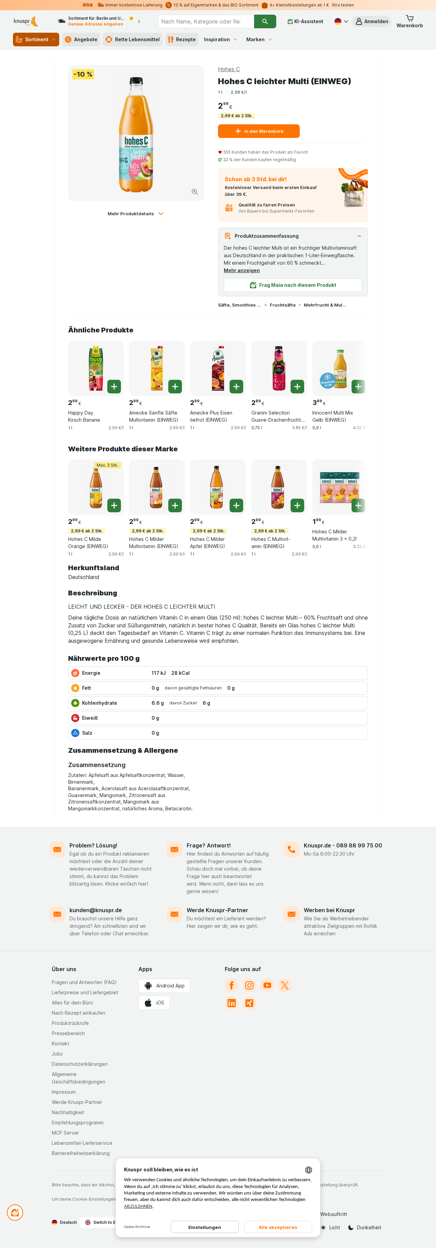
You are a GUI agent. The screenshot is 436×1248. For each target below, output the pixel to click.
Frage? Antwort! (209, 845)
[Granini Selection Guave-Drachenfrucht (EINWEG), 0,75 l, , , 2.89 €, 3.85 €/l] (279, 368)
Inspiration (217, 39)
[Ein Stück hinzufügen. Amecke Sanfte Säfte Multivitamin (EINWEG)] (175, 386)
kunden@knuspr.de (95, 910)
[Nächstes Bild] (354, 368)
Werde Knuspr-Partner (217, 910)
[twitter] (285, 985)
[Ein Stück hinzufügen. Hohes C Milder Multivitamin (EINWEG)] (175, 505)
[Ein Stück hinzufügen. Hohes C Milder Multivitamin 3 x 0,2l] (358, 505)
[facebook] (231, 985)
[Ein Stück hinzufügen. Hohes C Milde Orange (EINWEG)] (114, 505)
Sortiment (36, 39)
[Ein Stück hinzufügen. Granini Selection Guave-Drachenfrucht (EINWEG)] (297, 386)
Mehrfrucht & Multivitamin (325, 305)
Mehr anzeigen (242, 270)
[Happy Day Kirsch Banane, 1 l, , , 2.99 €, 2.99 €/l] (96, 368)
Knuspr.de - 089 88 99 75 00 (343, 845)
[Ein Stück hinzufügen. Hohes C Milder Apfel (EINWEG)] (236, 505)
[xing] (249, 1003)
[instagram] (249, 985)
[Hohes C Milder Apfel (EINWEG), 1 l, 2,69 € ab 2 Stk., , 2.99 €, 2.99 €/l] (218, 487)
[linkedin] (231, 1003)
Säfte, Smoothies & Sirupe (240, 305)
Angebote (85, 39)
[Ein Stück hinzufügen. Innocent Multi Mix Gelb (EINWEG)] (358, 386)
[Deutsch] (340, 21)
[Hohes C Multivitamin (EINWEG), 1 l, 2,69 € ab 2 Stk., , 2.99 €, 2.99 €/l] (279, 487)
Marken (255, 39)
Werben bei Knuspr (329, 910)
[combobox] (206, 21)
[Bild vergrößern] (194, 191)
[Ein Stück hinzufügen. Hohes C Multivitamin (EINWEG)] (297, 505)
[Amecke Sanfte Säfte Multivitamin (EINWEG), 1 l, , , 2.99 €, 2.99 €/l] (157, 368)
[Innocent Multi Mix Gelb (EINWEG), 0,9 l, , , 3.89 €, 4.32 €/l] (340, 368)
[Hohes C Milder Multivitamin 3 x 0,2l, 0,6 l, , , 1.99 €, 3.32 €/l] (340, 487)
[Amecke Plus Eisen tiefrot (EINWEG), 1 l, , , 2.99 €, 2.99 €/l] (218, 368)
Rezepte (186, 39)
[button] (371, 21)
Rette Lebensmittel (137, 39)
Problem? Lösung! (93, 845)
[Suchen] (265, 21)
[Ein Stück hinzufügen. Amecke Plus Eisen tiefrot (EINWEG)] (236, 386)
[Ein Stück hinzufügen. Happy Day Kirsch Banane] (114, 386)
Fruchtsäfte (283, 305)
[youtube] (267, 985)
